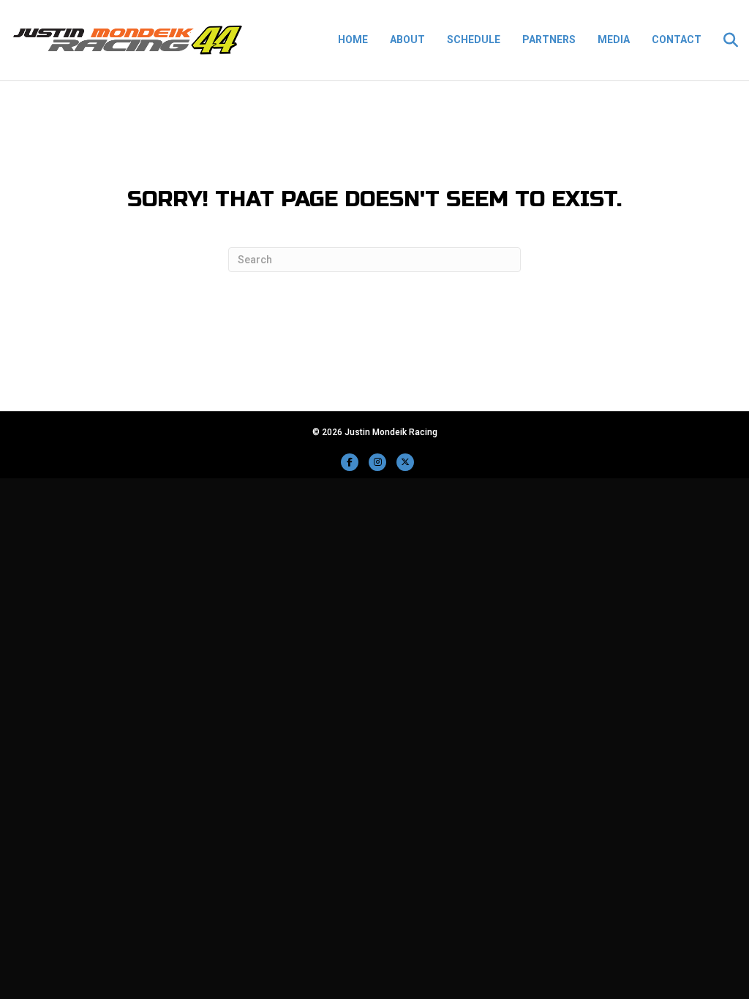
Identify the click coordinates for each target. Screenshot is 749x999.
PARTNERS (549, 39)
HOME (353, 39)
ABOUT (407, 39)
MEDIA (614, 39)
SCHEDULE (473, 39)
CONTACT (676, 39)
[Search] (725, 40)
